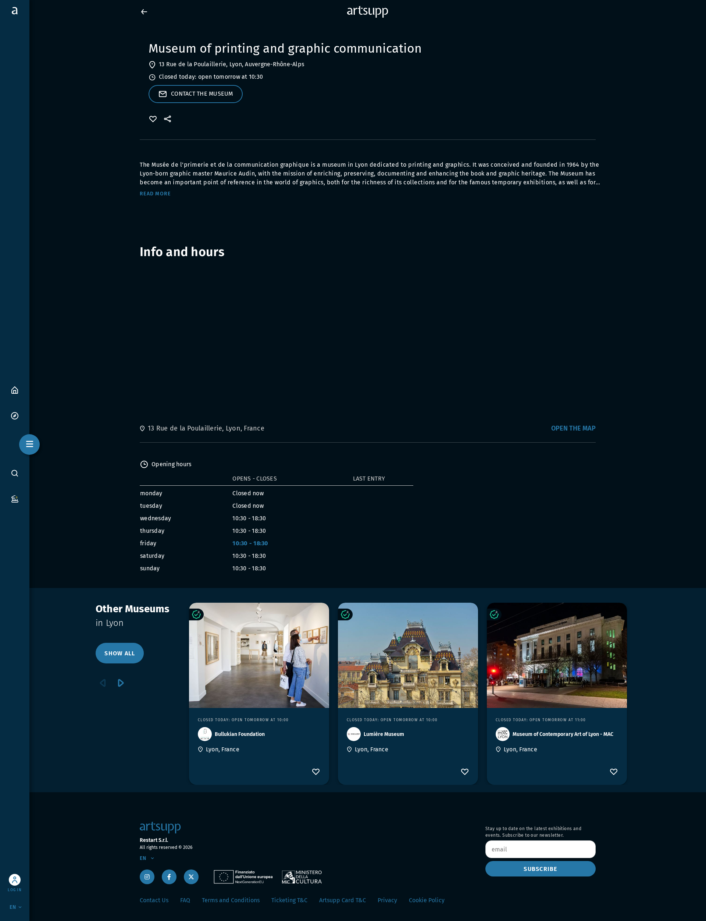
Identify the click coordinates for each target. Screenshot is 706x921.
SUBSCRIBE (540, 868)
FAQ (185, 900)
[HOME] (14, 389)
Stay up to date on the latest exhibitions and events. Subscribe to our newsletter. (533, 832)
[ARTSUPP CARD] (14, 498)
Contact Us (154, 900)
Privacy (387, 900)
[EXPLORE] (14, 415)
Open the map (573, 428)
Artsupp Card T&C (342, 900)
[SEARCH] (14, 473)
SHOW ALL (119, 653)
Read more (155, 194)
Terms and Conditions (231, 900)
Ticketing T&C (289, 900)
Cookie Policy (427, 900)
